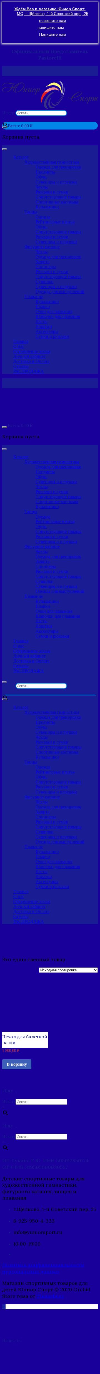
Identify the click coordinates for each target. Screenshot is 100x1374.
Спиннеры (46, 266)
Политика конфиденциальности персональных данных (43, 1268)
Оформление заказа (31, 351)
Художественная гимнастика (51, 162)
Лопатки (44, 326)
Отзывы (21, 366)
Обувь (41, 177)
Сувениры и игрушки (56, 182)
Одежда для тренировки (58, 167)
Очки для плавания (54, 311)
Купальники (47, 207)
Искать (9, 112)
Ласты (42, 321)
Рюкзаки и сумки (52, 192)
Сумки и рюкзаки (52, 336)
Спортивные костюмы (57, 202)
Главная (20, 341)
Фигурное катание (42, 246)
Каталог (21, 157)
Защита (42, 261)
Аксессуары (47, 331)
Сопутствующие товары (58, 197)
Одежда (43, 216)
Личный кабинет (29, 356)
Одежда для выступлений (60, 291)
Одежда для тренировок (58, 256)
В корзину (17, 1064)
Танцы (30, 211)
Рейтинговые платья (55, 221)
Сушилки (45, 281)
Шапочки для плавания (58, 316)
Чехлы (42, 187)
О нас (18, 346)
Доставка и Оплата (31, 361)
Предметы (45, 172)
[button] (50, 95)
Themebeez (50, 1296)
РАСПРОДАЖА (28, 371)
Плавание (33, 296)
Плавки (43, 306)
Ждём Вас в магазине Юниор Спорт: (50, 9)
